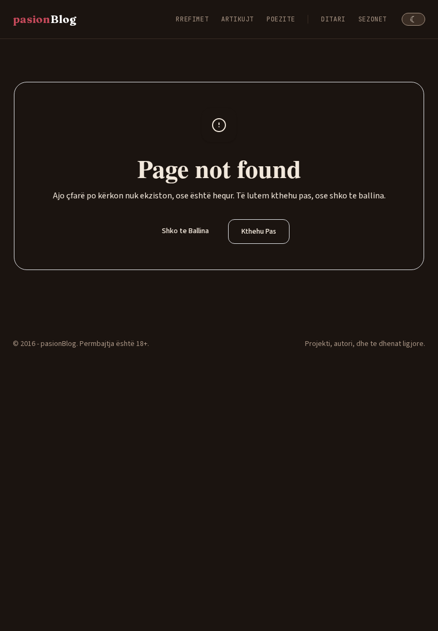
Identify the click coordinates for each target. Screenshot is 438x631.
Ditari (333, 19)
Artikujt (237, 19)
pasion (44, 19)
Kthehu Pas (258, 231)
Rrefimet (192, 19)
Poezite (281, 19)
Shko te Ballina (185, 231)
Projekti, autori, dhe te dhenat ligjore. (365, 343)
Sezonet (372, 19)
